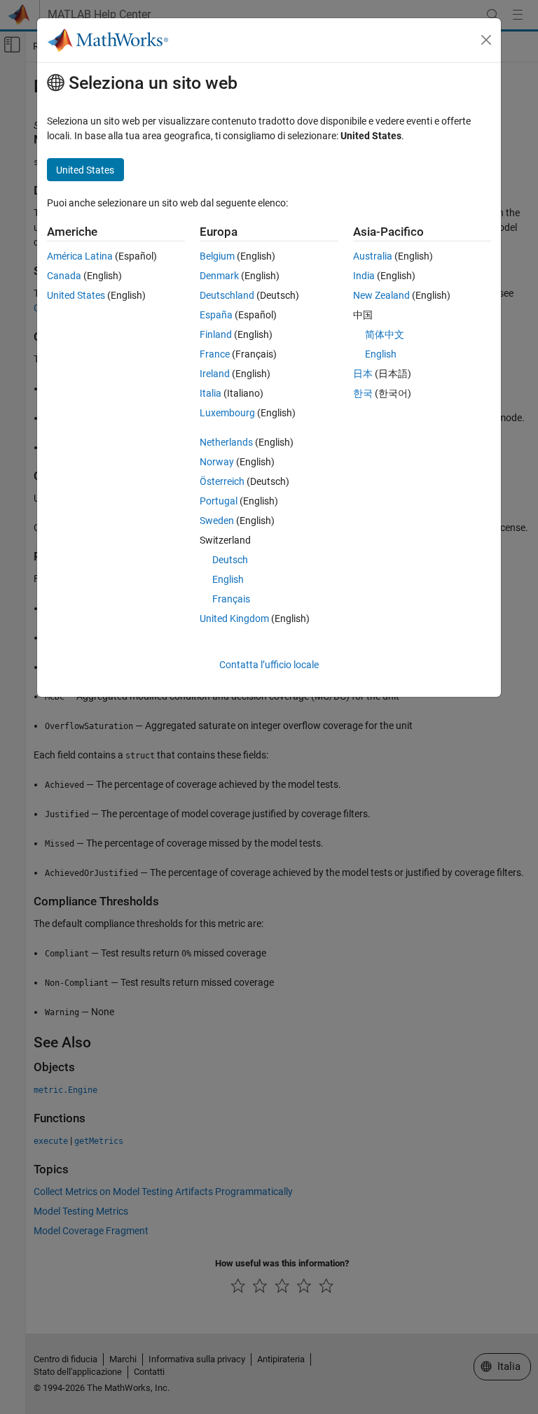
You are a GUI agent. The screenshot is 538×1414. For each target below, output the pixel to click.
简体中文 (384, 334)
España (216, 314)
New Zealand (381, 295)
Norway (217, 461)
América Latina (80, 256)
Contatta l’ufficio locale (269, 664)
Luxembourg (227, 412)
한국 (363, 393)
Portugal (218, 501)
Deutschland (227, 295)
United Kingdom (234, 618)
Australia (372, 256)
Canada (64, 275)
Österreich (222, 481)
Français (231, 599)
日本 (363, 373)
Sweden (217, 520)
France (215, 354)
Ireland (215, 373)
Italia (210, 393)
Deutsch (230, 559)
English (228, 579)
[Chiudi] (486, 40)
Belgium (217, 256)
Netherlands (226, 442)
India (364, 275)
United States (76, 295)
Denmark (219, 275)
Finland (216, 334)
